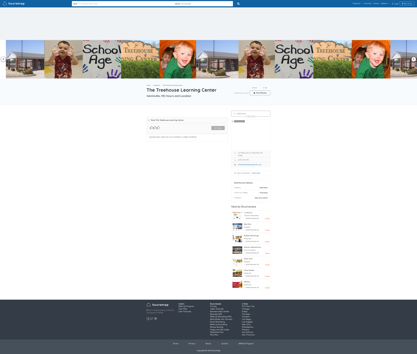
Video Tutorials (216, 309)
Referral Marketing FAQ (220, 317)
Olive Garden (249, 270)
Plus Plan (214, 335)
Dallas (244, 312)
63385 (248, 218)
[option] (131, 59)
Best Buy (247, 224)
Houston (246, 317)
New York (246, 325)
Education (157, 85)
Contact (224, 344)
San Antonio (247, 332)
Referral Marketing (218, 325)
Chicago (245, 309)
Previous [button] (3, 59)
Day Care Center (261, 198)
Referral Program (186, 306)
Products (356, 3)
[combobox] (203, 3)
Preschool (264, 193)
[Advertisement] (208, 23)
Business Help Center (219, 312)
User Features (184, 312)
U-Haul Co (248, 213)
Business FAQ (216, 314)
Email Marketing (217, 322)
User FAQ (182, 309)
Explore (384, 3)
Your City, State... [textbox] (186, 4)
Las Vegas (246, 319)
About (208, 344)
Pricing (376, 3)
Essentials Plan (216, 332)
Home (148, 85)
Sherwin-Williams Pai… (253, 247)
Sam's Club (248, 259)
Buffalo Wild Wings (251, 236)
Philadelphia (247, 327)
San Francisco (248, 335)
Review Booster (217, 327)
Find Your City (248, 306)
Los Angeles (247, 322)
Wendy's (247, 282)
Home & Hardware (250, 250)
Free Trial (367, 3)
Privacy (192, 344)
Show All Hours (251, 116)
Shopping (247, 227)
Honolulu (246, 314)
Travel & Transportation (251, 215)
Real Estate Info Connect (221, 319)
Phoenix (245, 330)
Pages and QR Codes (219, 330)
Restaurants (247, 239)
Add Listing (407, 4)
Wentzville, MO (254, 218)
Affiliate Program (246, 344)
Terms (175, 344)
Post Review (261, 93)
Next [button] (413, 59)
